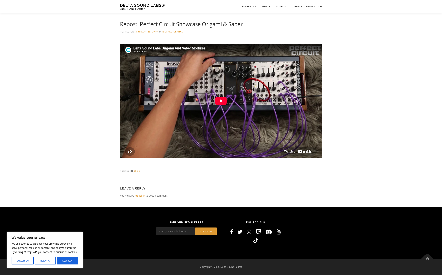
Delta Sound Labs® (142, 5)
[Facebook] (231, 231)
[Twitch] (258, 231)
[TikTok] (255, 240)
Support (282, 6)
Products (249, 6)
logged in (140, 195)
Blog (137, 170)
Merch (266, 6)
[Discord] (269, 231)
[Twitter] (240, 231)
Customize (23, 260)
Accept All (67, 260)
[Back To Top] (427, 259)
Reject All (45, 260)
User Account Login (308, 6)
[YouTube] (279, 231)
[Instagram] (249, 231)
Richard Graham (173, 31)
